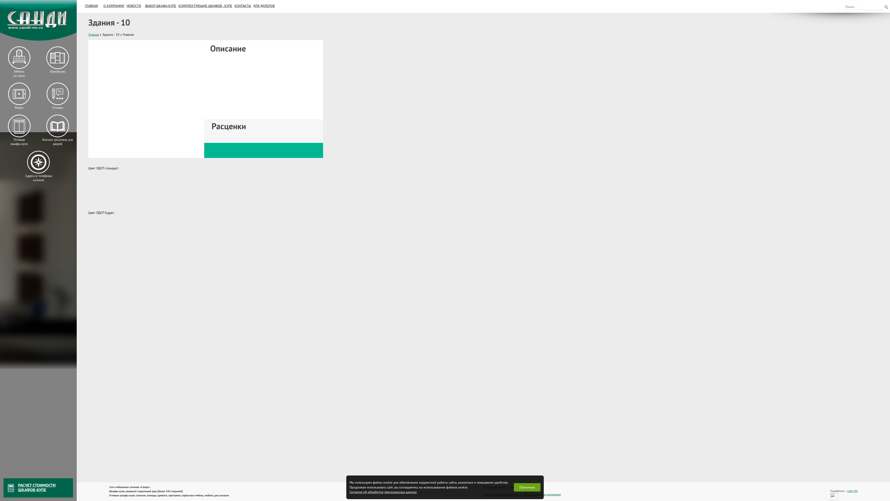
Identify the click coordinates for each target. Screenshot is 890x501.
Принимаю (527, 487)
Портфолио (57, 71)
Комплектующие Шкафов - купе (205, 6)
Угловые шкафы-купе (19, 142)
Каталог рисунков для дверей (57, 142)
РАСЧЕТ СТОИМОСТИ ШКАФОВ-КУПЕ (37, 487)
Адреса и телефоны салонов (38, 178)
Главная (91, 6)
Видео (19, 107)
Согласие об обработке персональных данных (383, 492)
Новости (134, 6)
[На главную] (38, 20)
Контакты (243, 6)
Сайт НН (852, 491)
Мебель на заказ (19, 73)
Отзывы (57, 107)
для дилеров (264, 6)
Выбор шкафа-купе (160, 6)
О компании (113, 6)
